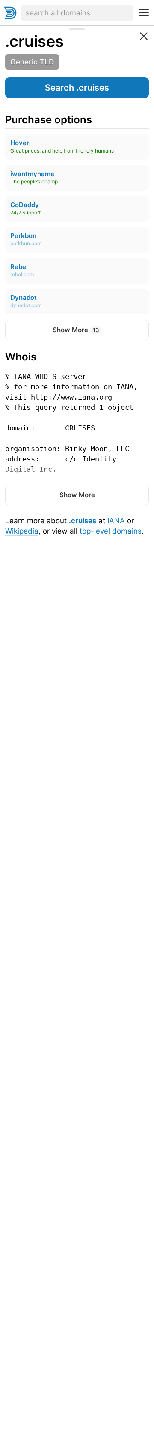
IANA (116, 520)
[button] (77, 87)
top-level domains (111, 531)
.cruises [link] (34, 41)
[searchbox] (77, 13)
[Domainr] (10, 12)
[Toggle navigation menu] (144, 13)
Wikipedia (21, 531)
